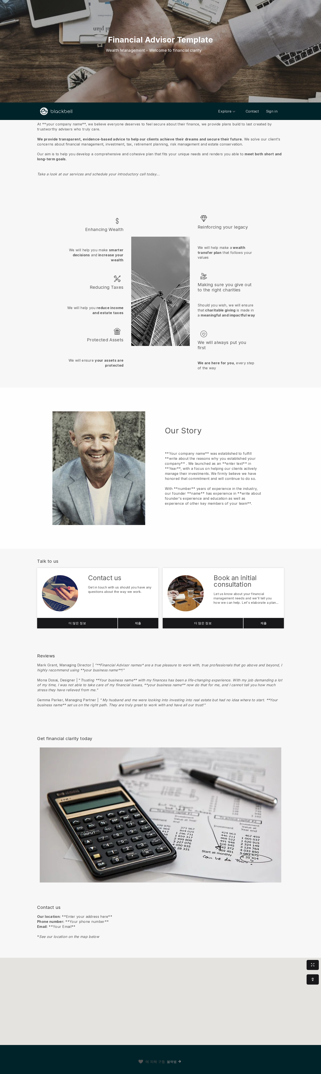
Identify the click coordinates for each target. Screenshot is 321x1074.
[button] (160, 149)
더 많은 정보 (77, 623)
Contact (252, 111)
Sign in (272, 111)
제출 (138, 623)
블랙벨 (172, 1062)
